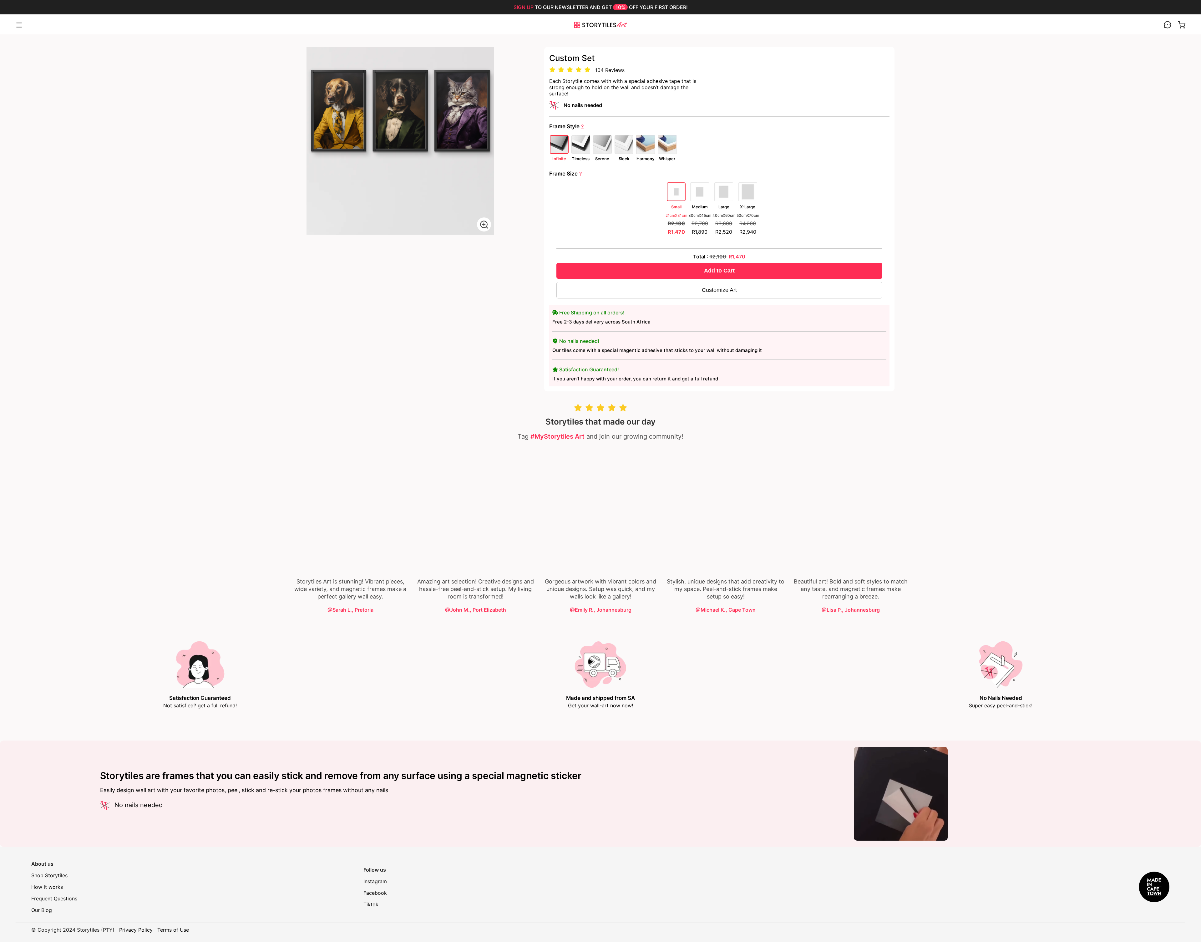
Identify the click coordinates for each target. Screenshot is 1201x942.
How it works (47, 887)
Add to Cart (719, 270)
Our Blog (41, 910)
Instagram (375, 881)
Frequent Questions (54, 898)
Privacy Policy (136, 930)
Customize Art (719, 290)
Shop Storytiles (49, 875)
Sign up (524, 7)
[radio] (552, 70)
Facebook (375, 893)
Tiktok (370, 904)
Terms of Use (173, 930)
